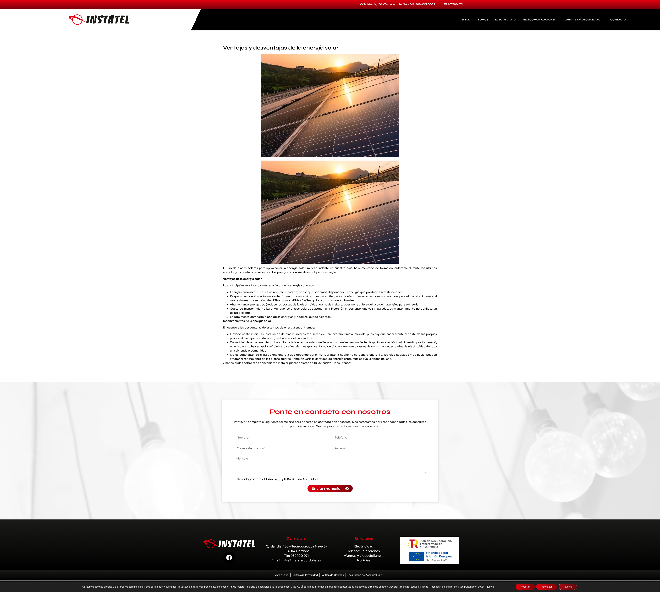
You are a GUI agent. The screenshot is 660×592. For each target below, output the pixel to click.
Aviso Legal (273, 479)
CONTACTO (618, 19)
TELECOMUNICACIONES (539, 19)
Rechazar (546, 586)
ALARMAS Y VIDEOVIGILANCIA (583, 19)
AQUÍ (300, 586)
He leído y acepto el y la (277, 479)
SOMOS (483, 19)
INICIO (466, 19)
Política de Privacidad (302, 479)
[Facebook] (229, 558)
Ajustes (568, 586)
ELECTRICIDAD (505, 19)
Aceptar (525, 586)
